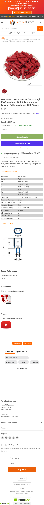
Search (22, 488)
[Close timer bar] (42, 1)
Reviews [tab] (9, 351)
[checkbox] (34, 362)
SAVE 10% (14, 8)
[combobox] (19, 28)
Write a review (27, 343)
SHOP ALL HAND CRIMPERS (22, 12)
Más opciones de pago (22, 148)
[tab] (21, 351)
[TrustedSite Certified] (22, 501)
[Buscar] (40, 28)
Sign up (22, 469)
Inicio (3, 38)
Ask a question (17, 343)
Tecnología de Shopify (22, 493)
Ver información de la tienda (11, 157)
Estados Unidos (21, 484)
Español (21, 478)
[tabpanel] (22, 373)
